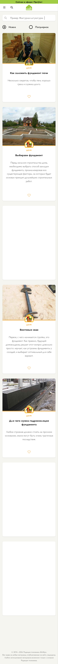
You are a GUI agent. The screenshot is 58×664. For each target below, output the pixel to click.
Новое (12, 27)
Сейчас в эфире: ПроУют (29, 2)
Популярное (42, 27)
